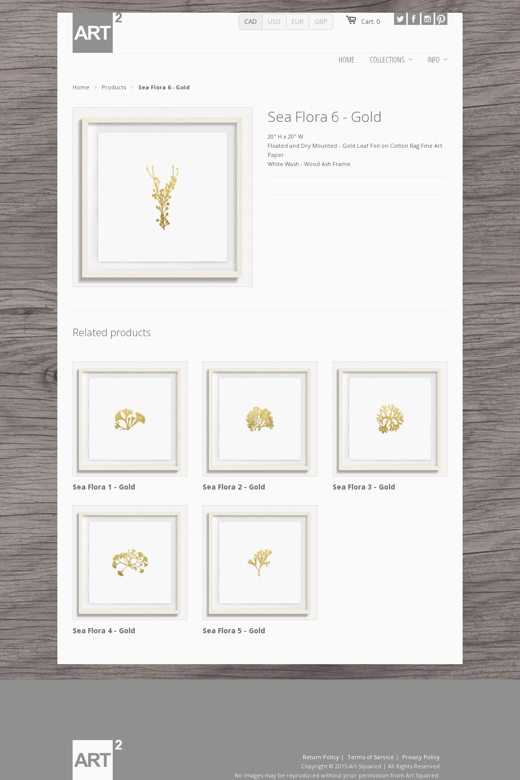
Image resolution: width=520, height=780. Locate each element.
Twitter (400, 19)
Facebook (414, 19)
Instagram (427, 19)
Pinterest (441, 19)
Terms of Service (370, 757)
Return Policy (321, 757)
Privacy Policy (421, 757)
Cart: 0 (370, 21)
